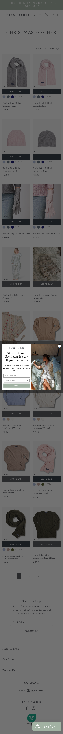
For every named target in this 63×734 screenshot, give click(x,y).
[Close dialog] (59, 346)
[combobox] (16, 380)
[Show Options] (28, 380)
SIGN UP (16, 385)
